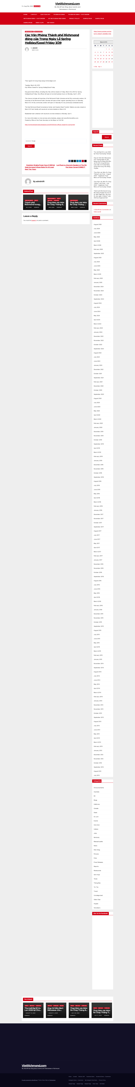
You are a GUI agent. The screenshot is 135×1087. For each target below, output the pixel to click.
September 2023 (99, 348)
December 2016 (98, 564)
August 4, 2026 (53, 1013)
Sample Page (87, 18)
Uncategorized (38, 31)
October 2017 (98, 522)
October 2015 (98, 622)
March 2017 (97, 551)
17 (112, 55)
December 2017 (98, 514)
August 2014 (97, 672)
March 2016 (97, 601)
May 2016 (97, 593)
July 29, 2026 (75, 1013)
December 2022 (98, 369)
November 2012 (98, 759)
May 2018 (97, 493)
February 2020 (98, 423)
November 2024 (99, 291)
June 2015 (97, 638)
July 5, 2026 (98, 1015)
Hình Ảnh (97, 825)
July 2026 (97, 228)
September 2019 (99, 444)
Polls (95, 858)
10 (112, 52)
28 (103, 62)
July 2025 (97, 262)
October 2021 (98, 373)
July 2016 (97, 585)
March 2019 (97, 452)
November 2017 (99, 518)
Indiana (96, 829)
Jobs (95, 833)
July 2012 (97, 775)
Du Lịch (96, 816)
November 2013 (98, 709)
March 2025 (97, 274)
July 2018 (97, 485)
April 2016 (97, 597)
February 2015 (98, 655)
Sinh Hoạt (50, 200)
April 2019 (97, 448)
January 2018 (98, 510)
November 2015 (98, 618)
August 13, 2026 (31, 1013)
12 (98, 55)
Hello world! (97, 212)
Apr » (100, 66)
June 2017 (97, 539)
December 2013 (98, 705)
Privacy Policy (74, 18)
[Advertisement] (36, 67)
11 (95, 55)
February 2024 (98, 328)
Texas (95, 879)
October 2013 (98, 713)
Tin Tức (96, 887)
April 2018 (97, 498)
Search (96, 132)
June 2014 (97, 680)
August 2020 (97, 398)
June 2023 (97, 361)
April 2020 (97, 415)
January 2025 (98, 282)
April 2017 (97, 547)
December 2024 (99, 286)
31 (112, 62)
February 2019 (98, 456)
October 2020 (98, 390)
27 (100, 62)
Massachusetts (98, 841)
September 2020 (99, 394)
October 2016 (98, 572)
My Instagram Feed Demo (57, 18)
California (97, 804)
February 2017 (98, 556)
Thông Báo (56, 200)
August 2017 (97, 531)
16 (109, 55)
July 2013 (97, 725)
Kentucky (96, 837)
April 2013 (97, 738)
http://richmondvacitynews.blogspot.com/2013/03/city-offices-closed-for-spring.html (50, 124)
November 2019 (99, 435)
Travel (96, 891)
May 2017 (97, 543)
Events (36, 200)
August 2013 (97, 721)
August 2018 (97, 481)
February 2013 (98, 746)
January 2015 (98, 659)
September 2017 (99, 527)
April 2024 (97, 319)
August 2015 (97, 630)
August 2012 (97, 771)
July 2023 (97, 357)
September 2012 (99, 767)
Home (25, 14)
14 (103, 55)
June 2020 (97, 406)
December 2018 (98, 464)
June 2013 (97, 730)
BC (94, 796)
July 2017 (97, 535)
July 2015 (97, 634)
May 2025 (97, 270)
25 (95, 62)
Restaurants (97, 870)
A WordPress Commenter (101, 209)
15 (106, 55)
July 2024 (97, 307)
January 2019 (98, 460)
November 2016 (99, 568)
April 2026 (97, 241)
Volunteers (97, 908)
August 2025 (97, 257)
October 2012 (98, 763)
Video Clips (40, 22)
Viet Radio (50, 22)
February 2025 (98, 278)
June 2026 (97, 233)
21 (103, 58)
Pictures (96, 854)
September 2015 (99, 626)
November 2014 (99, 663)
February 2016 (98, 605)
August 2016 (97, 580)
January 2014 (98, 701)
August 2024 (98, 303)
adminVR (35, 48)
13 (100, 55)
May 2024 (97, 315)
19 (98, 58)
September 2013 (99, 717)
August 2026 (97, 224)
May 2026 (97, 237)
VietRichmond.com (67, 3)
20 (100, 58)
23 (109, 58)
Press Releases (98, 862)
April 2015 (97, 647)
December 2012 (98, 754)
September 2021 (99, 377)
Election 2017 (45, 14)
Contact (34, 14)
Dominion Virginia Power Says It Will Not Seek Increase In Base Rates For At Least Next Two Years (40, 167)
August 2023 (97, 353)
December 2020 (99, 386)
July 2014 (97, 676)
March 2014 (97, 692)
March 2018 (97, 502)
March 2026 (97, 245)
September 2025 (99, 253)
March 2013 (97, 742)
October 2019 (98, 440)
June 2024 (97, 311)
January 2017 (98, 560)
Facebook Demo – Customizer (78, 14)
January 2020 (98, 427)
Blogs (95, 800)
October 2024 (98, 295)
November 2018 (99, 469)
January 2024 (98, 332)
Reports (96, 866)
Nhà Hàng (97, 850)
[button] (112, 18)
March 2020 (97, 419)
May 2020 (97, 411)
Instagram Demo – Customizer (34, 18)
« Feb (95, 66)
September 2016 (99, 576)
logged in (34, 220)
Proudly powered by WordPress (30, 1080)
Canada (96, 808)
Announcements (29, 31)
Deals (95, 812)
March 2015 (97, 651)
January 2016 (98, 609)
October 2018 (98, 473)
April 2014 (97, 688)
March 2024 (97, 324)
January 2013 (98, 750)
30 (109, 62)
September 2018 (99, 477)
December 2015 (98, 614)
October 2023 (98, 344)
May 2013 (97, 734)
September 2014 (99, 667)
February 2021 (98, 382)
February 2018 (98, 506)
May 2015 (97, 643)
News (95, 845)
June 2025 (97, 266)
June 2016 (97, 589)
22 (106, 58)
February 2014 (98, 696)
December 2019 (98, 431)
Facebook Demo (59, 14)
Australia (96, 792)
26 (98, 62)
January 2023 (98, 365)
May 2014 (97, 684)
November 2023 (99, 340)
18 (95, 58)
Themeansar (52, 1080)
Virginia (96, 903)
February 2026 (98, 249)
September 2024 (99, 299)
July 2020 (97, 402)
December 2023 (98, 336)
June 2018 (97, 489)
